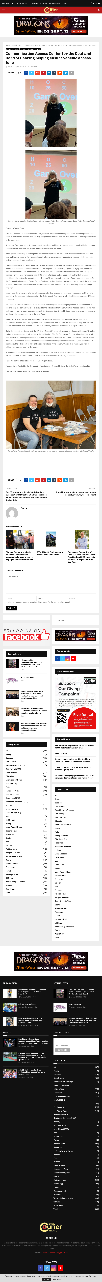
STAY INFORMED (17, 632)
